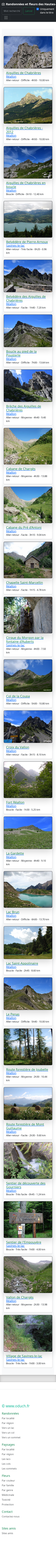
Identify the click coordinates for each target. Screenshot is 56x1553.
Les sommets (9, 1468)
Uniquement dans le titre (47, 10)
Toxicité (6, 1499)
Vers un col (8, 1432)
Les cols (6, 1463)
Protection (8, 1504)
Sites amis (7, 1533)
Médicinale (8, 1495)
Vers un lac (8, 1428)
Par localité (8, 1418)
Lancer (29, 11)
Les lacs (6, 1459)
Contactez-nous (11, 1516)
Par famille (8, 1485)
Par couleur (8, 1480)
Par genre (7, 1490)
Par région (8, 1423)
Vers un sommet (11, 1437)
